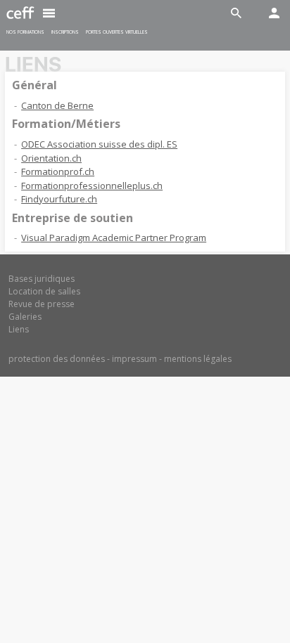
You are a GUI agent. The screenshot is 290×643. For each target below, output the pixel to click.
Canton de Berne (57, 105)
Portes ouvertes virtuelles (117, 32)
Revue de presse (41, 304)
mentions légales (198, 359)
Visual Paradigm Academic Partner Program (113, 237)
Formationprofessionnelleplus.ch (92, 185)
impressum (134, 359)
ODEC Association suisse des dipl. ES (99, 144)
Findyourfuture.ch (59, 199)
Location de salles (44, 291)
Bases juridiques (41, 279)
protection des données (56, 359)
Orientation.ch (51, 158)
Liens (18, 329)
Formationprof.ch (57, 171)
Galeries (25, 317)
